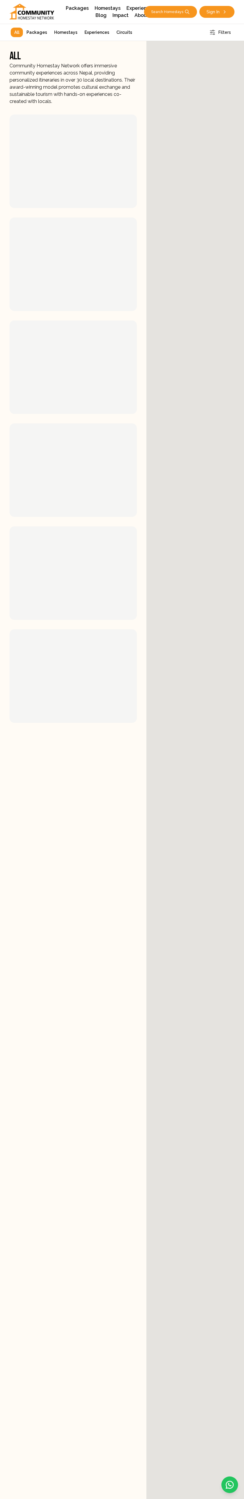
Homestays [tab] (65, 32)
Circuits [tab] (124, 32)
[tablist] (73, 32)
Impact (120, 15)
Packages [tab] (36, 32)
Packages (77, 8)
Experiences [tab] (97, 32)
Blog (101, 15)
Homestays (108, 8)
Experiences (140, 8)
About (141, 15)
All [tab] (16, 32)
